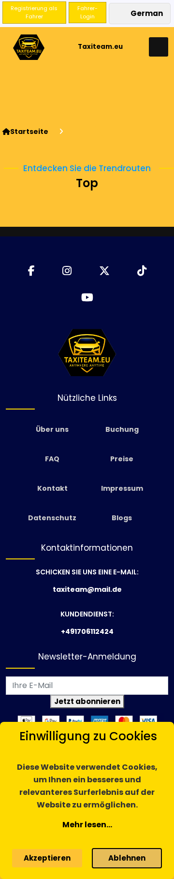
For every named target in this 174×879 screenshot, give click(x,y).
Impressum (122, 488)
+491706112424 (87, 631)
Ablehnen (126, 858)
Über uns (52, 429)
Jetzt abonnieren (87, 701)
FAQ (52, 459)
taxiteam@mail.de (87, 589)
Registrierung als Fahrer (34, 12)
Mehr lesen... (87, 824)
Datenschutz (52, 518)
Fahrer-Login (87, 12)
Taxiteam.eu (100, 46)
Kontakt (52, 488)
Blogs (122, 518)
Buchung (122, 429)
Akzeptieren (47, 858)
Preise (121, 459)
